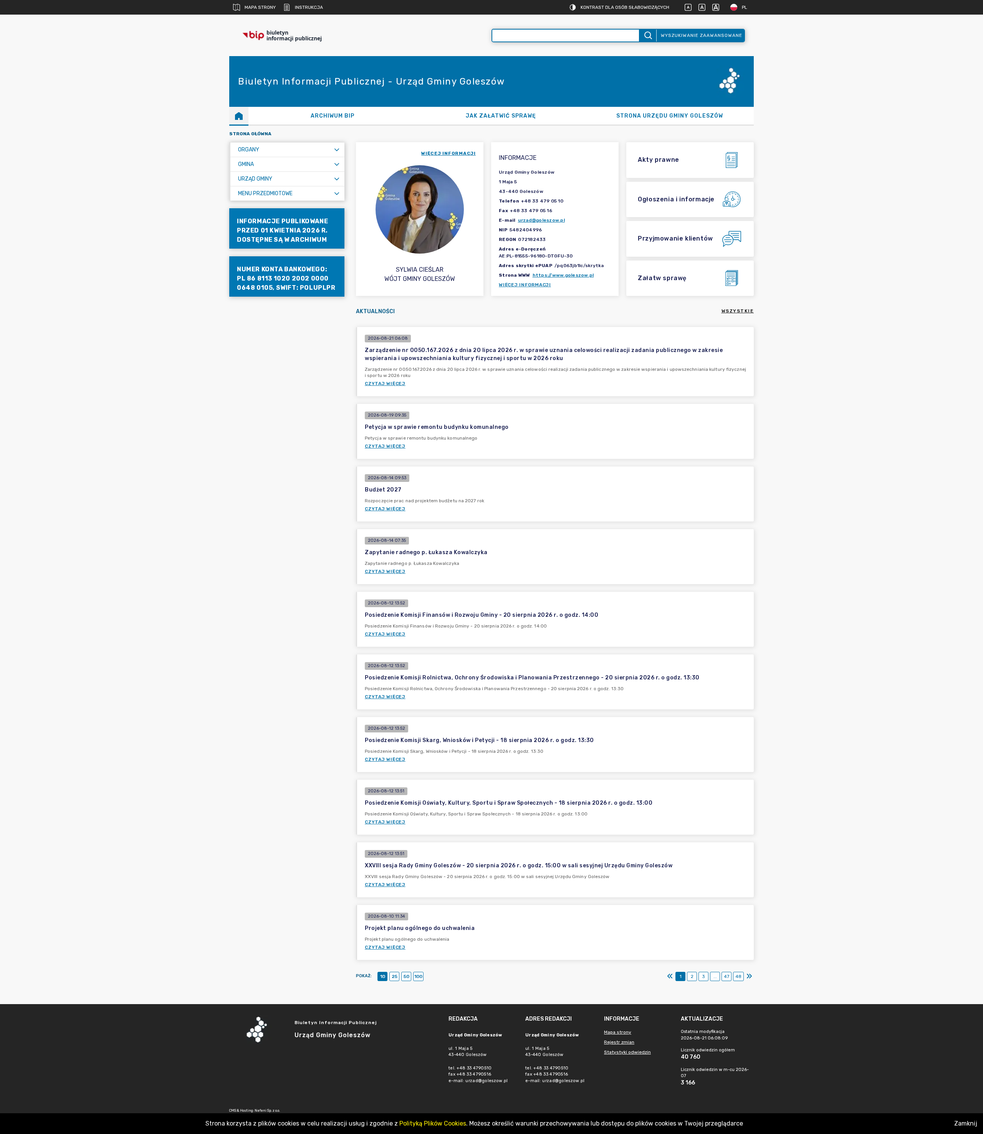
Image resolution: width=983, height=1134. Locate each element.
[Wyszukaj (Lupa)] (647, 36)
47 (726, 976)
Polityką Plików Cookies (432, 1123)
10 (382, 976)
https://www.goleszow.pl (563, 275)
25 (394, 976)
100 (418, 976)
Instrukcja (309, 7)
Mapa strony (260, 7)
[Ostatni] (749, 976)
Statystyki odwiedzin (627, 1052)
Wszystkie (738, 311)
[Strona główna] (238, 116)
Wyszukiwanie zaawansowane (701, 35)
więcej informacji (448, 153)
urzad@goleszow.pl (541, 220)
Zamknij (965, 1123)
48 (738, 976)
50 (406, 976)
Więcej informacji (525, 284)
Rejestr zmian (619, 1042)
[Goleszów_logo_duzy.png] (731, 81)
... (715, 976)
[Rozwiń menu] (337, 150)
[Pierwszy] (670, 976)
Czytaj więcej (385, 383)
